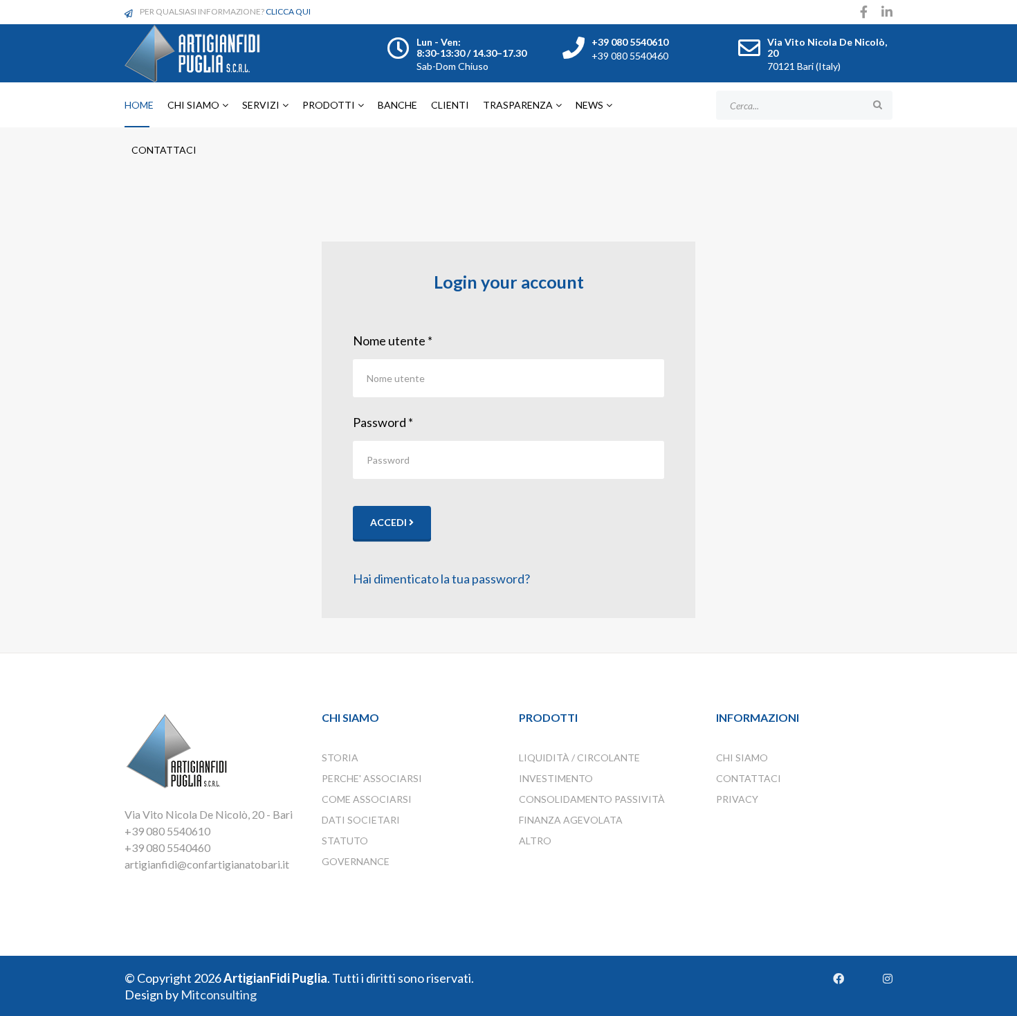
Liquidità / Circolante (579, 757)
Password (383, 422)
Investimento (556, 778)
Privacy (737, 799)
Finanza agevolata (571, 820)
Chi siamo (193, 105)
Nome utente (392, 340)
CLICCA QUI (288, 11)
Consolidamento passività (592, 799)
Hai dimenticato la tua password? (441, 578)
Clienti (450, 105)
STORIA (340, 757)
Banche (397, 105)
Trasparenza (518, 105)
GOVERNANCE (356, 861)
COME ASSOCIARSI (367, 799)
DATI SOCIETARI (361, 820)
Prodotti (328, 105)
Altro (535, 840)
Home (139, 105)
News (589, 105)
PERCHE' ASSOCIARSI (372, 778)
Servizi (261, 105)
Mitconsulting (219, 994)
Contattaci (163, 150)
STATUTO (345, 840)
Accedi (389, 522)
